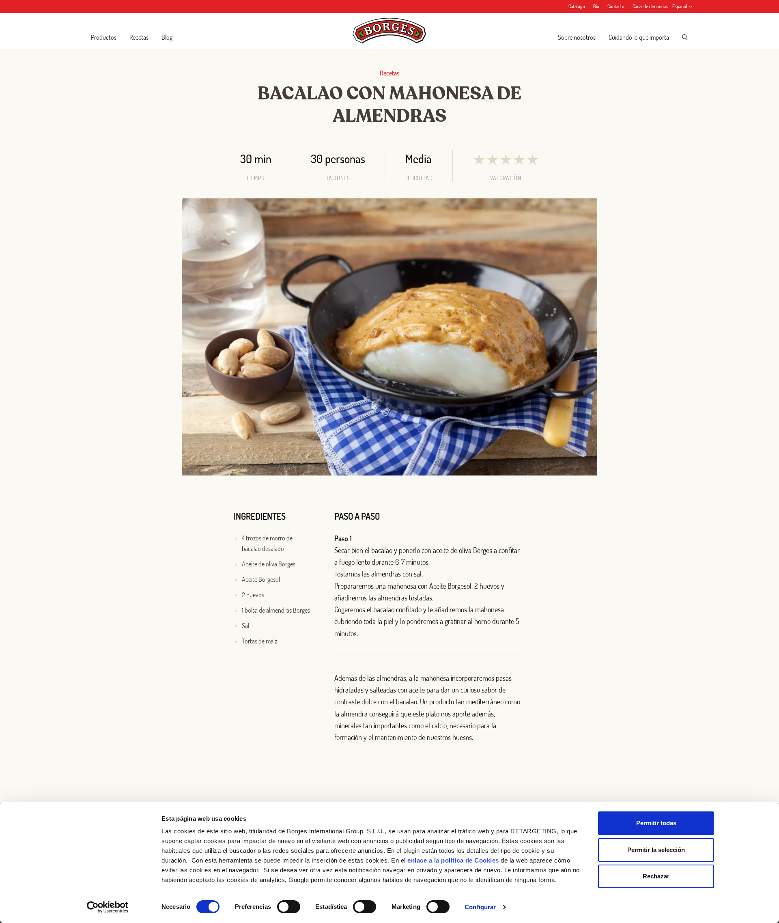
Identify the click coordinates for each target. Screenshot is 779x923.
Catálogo (576, 6)
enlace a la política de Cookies (453, 860)
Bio (596, 6)
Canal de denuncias (650, 6)
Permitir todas (656, 823)
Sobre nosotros (577, 37)
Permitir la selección (656, 849)
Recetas (138, 37)
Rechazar (656, 876)
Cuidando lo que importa (639, 37)
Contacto (615, 6)
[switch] (288, 906)
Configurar (480, 907)
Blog (166, 37)
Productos (103, 37)
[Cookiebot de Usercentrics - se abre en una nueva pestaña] (107, 907)
